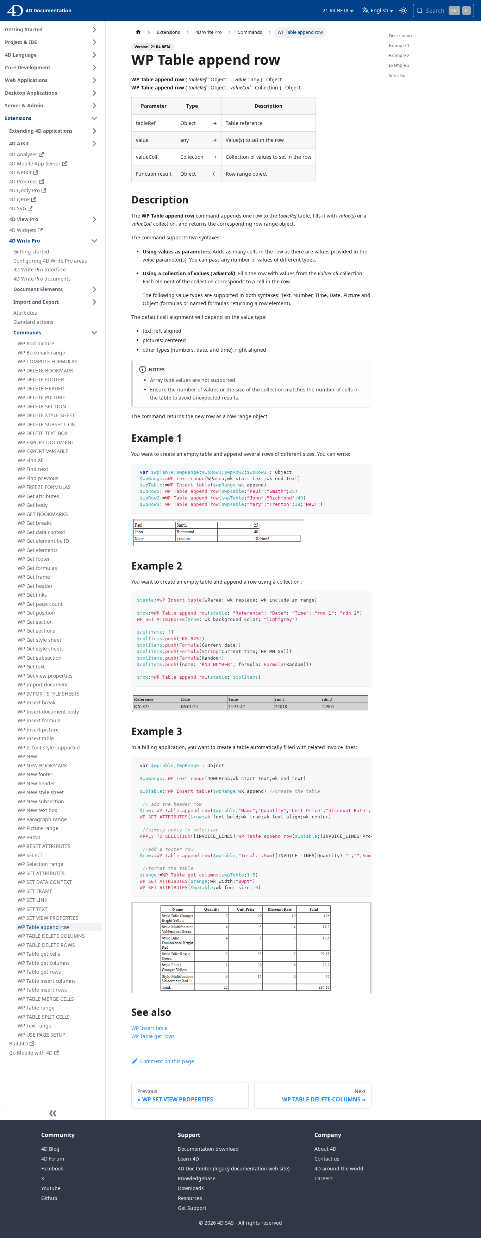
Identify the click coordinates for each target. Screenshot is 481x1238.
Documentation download (208, 1148)
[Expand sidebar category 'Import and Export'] (94, 302)
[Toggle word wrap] (350, 766)
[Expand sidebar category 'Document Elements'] (94, 289)
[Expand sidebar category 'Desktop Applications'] (94, 93)
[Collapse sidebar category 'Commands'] (94, 332)
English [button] (379, 10)
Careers (323, 1178)
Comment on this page (167, 1061)
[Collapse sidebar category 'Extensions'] (94, 118)
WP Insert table (149, 1028)
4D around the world (338, 1168)
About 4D (325, 1148)
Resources (190, 1198)
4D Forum (52, 1158)
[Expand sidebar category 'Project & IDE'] (94, 42)
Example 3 (399, 65)
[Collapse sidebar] (53, 1113)
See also (397, 75)
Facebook (52, 1168)
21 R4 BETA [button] (336, 10)
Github (49, 1198)
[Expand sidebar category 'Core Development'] (94, 67)
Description (400, 36)
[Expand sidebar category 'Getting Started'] (94, 29)
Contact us (326, 1158)
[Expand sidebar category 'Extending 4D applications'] (94, 131)
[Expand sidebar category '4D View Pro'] (94, 219)
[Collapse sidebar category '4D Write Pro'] (94, 240)
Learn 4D (188, 1158)
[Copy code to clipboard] (363, 472)
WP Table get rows (153, 1036)
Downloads (191, 1188)
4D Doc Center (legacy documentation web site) (233, 1168)
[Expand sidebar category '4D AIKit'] (94, 143)
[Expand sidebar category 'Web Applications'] (94, 80)
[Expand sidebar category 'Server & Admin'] (94, 105)
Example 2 (399, 55)
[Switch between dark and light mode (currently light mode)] (403, 10)
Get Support (192, 1208)
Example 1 (399, 46)
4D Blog (50, 1148)
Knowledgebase (196, 1178)
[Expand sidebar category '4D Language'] (94, 55)
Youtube (51, 1188)
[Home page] (138, 32)
